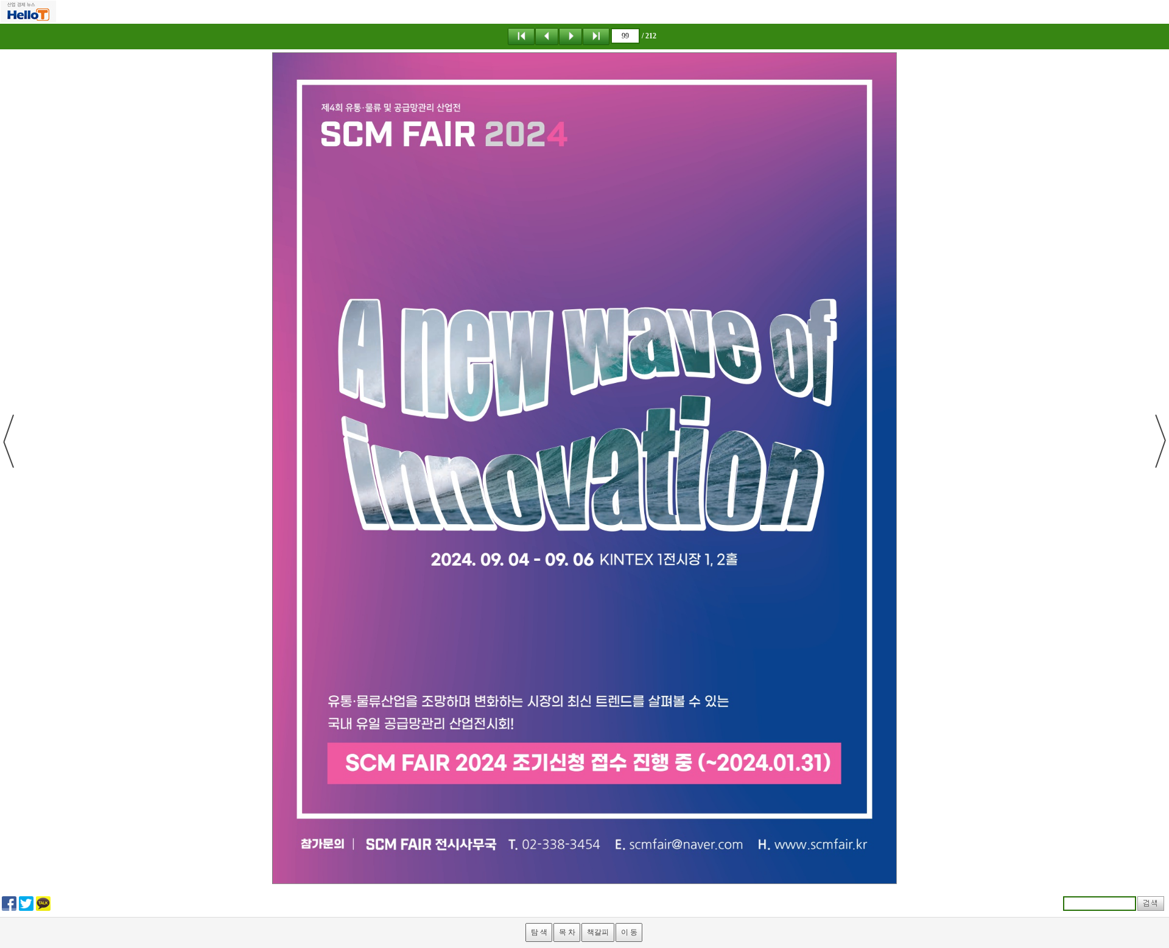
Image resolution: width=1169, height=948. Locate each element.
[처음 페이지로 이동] (521, 36)
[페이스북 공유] (9, 903)
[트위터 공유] (26, 903)
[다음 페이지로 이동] (570, 36)
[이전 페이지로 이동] (546, 36)
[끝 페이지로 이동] (596, 36)
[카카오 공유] (43, 903)
